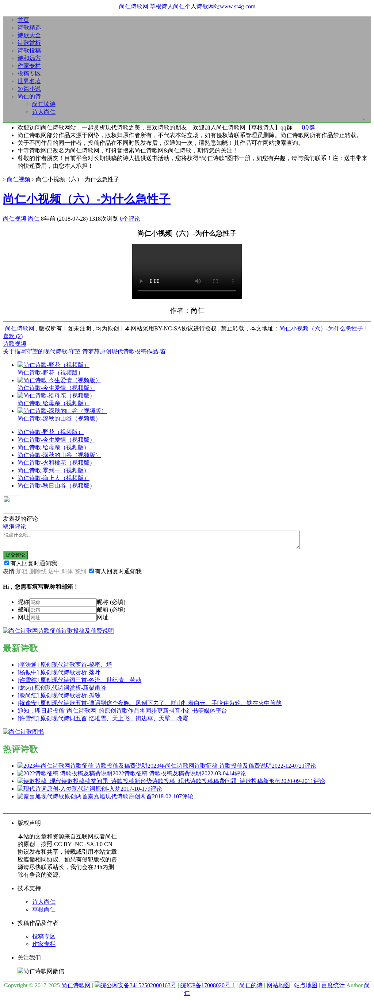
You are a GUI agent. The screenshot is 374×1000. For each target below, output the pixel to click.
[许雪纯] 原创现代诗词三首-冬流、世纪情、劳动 (79, 680)
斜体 (67, 571)
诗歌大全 (29, 35)
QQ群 (306, 127)
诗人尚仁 (44, 112)
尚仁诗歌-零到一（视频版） (53, 470)
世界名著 (29, 81)
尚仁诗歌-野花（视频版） (51, 432)
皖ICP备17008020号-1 (207, 985)
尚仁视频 (18, 179)
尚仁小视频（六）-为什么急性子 (87, 198)
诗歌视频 (14, 344)
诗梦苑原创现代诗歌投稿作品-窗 (124, 351)
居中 (54, 571)
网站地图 (278, 985)
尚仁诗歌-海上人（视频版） (53, 478)
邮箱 (23, 609)
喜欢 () (13, 336)
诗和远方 (29, 58)
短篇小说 (29, 89)
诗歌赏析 (29, 43)
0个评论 (130, 219)
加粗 (22, 571)
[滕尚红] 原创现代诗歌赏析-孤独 (59, 695)
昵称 (23, 602)
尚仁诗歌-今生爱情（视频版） (56, 440)
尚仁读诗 (44, 104)
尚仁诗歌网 (19, 328)
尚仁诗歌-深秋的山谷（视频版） (59, 455)
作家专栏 (29, 66)
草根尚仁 (44, 909)
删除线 (38, 571)
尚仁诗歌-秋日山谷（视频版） (56, 485)
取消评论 (14, 526)
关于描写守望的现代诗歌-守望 (42, 351)
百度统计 (333, 985)
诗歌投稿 (29, 50)
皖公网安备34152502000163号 (138, 985)
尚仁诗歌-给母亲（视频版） (53, 447)
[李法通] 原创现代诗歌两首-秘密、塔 (65, 665)
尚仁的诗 (29, 96)
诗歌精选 (29, 27)
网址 (23, 617)
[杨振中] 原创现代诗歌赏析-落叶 (59, 672)
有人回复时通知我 (33, 563)
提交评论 (15, 555)
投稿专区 (29, 73)
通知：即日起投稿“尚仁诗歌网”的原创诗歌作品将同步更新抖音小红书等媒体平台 (122, 711)
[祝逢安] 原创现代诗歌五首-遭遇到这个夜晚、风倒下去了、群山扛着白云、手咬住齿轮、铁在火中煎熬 (150, 703)
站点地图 (305, 985)
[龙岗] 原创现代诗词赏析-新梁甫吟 (62, 688)
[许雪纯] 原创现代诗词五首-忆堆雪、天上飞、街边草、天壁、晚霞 (103, 718)
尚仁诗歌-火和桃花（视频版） (56, 463)
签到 (80, 571)
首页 (23, 20)
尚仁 (33, 219)
